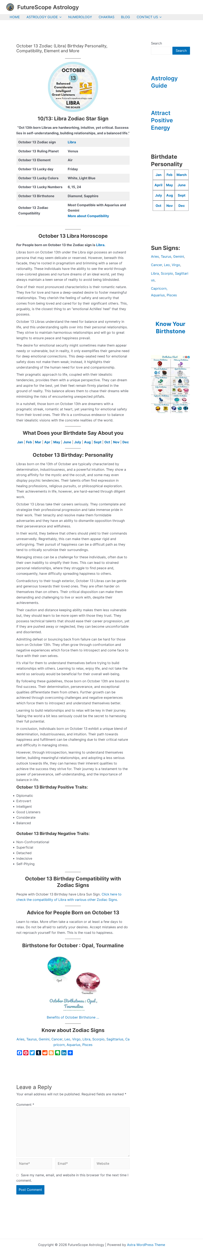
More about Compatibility (88, 216)
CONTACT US (147, 17)
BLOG (125, 17)
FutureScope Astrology (48, 7)
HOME (15, 17)
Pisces (87, 1045)
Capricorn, (159, 288)
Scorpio (98, 1039)
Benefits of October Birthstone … (73, 1017)
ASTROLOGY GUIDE (42, 17)
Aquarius (73, 1045)
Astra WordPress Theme (146, 1245)
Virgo (76, 1039)
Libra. (100, 245)
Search (156, 43)
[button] (60, 17)
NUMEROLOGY (80, 17)
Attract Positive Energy (162, 120)
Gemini (44, 1039)
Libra (72, 142)
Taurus (31, 1039)
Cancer (56, 1039)
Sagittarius (114, 1039)
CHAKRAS (106, 17)
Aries (20, 1039)
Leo (67, 1039)
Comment (25, 1105)
